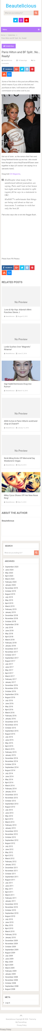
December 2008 (11, 977)
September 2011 (11, 877)
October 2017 (10, 655)
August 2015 (10, 734)
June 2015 (9, 740)
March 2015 (9, 749)
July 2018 (9, 627)
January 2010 (10, 937)
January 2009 (10, 974)
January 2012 (10, 865)
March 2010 (9, 931)
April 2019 (9, 603)
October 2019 (10, 591)
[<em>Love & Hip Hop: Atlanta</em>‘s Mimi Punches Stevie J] (21, 296)
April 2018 (9, 637)
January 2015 (10, 755)
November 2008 (11, 980)
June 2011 (9, 886)
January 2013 (10, 828)
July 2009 (9, 956)
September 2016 (11, 694)
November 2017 (11, 652)
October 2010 (10, 910)
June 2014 (9, 776)
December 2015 (11, 722)
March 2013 (9, 822)
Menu (5, 29)
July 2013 (9, 810)
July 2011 (9, 883)
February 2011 (10, 898)
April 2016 (9, 710)
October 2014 (10, 764)
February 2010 (10, 934)
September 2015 (11, 731)
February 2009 (10, 971)
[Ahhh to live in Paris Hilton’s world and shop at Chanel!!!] (21, 408)
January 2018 (10, 646)
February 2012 (10, 861)
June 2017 (9, 667)
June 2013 (9, 813)
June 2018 (9, 631)
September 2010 (11, 913)
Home (3, 35)
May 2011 (9, 889)
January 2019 (10, 612)
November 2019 (11, 588)
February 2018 (10, 643)
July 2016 (9, 700)
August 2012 (10, 843)
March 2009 (9, 968)
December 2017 (11, 649)
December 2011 (11, 868)
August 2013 (10, 807)
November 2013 (11, 798)
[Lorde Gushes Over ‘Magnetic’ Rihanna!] (21, 333)
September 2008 (11, 986)
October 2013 (10, 801)
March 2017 (9, 676)
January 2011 (10, 901)
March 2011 (9, 895)
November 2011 (11, 871)
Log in (7, 1003)
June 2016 (9, 703)
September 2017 (11, 658)
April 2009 (9, 965)
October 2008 (10, 983)
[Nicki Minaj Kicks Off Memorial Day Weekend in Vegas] (21, 445)
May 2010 (9, 925)
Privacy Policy (22, 1025)
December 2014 (11, 758)
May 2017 (9, 670)
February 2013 (10, 825)
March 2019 (9, 606)
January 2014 (10, 792)
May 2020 (9, 573)
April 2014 (9, 782)
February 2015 (10, 752)
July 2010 (9, 919)
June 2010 (9, 922)
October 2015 (10, 728)
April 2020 (9, 576)
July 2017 (9, 664)
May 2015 (9, 743)
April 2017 (9, 673)
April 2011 (9, 892)
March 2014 (9, 786)
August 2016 (10, 697)
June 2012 (9, 849)
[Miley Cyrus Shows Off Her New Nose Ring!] (21, 482)
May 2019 (9, 600)
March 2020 (9, 579)
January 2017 (10, 682)
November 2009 (11, 944)
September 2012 (11, 840)
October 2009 (10, 947)
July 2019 (9, 597)
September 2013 (11, 804)
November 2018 (11, 618)
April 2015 (9, 746)
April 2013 (9, 819)
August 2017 (10, 661)
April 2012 (9, 855)
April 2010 (9, 928)
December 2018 (11, 615)
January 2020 (10, 585)
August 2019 (10, 594)
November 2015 (11, 725)
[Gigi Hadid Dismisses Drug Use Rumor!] (21, 371)
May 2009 (9, 962)
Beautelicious (21, 6)
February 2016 (10, 716)
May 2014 (9, 779)
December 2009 (11, 940)
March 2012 (9, 858)
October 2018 (10, 621)
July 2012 (9, 846)
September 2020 (11, 567)
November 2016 (11, 688)
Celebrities (11, 35)
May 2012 (9, 852)
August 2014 (10, 770)
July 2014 (9, 773)
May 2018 (9, 634)
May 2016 (9, 706)
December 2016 (11, 685)
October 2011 (10, 874)
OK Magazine (15, 174)
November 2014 (11, 761)
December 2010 (11, 904)
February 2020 (10, 582)
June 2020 (9, 570)
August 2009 (10, 953)
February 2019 (10, 609)
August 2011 (10, 880)
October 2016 (10, 691)
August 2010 (10, 916)
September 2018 (11, 624)
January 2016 (10, 719)
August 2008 (10, 989)
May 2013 (9, 816)
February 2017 (10, 679)
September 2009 (11, 950)
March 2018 (9, 640)
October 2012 (10, 837)
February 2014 (10, 789)
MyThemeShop (21, 1022)
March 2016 (9, 713)
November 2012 (11, 834)
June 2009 (9, 959)
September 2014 (11, 767)
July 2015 (9, 737)
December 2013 (11, 795)
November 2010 (11, 907)
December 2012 (11, 831)
